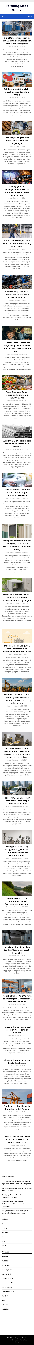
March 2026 (6, 1265)
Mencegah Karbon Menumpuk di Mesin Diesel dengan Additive (17, 1030)
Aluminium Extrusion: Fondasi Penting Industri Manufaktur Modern (17, 443)
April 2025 (5, 1309)
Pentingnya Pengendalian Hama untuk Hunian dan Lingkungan (17, 140)
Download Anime (8, 1315)
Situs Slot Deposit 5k (9, 1320)
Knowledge (6, 1237)
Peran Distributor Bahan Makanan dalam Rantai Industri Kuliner (17, 395)
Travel (4, 1246)
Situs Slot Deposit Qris (9, 1322)
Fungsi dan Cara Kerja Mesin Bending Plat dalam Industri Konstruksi (17, 950)
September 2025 (8, 1292)
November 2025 (7, 1283)
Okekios (4, 1329)
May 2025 (5, 1305)
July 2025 (5, 1296)
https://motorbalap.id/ (10, 1327)
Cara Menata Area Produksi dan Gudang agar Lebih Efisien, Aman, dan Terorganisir (17, 41)
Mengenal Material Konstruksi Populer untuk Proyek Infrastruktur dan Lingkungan (17, 597)
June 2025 (5, 1300)
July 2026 (5, 1257)
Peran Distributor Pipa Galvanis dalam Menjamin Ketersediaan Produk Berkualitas (17, 999)
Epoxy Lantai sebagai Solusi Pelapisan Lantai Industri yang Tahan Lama (17, 243)
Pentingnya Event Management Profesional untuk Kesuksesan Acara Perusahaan (14, 1203)
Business (5, 1224)
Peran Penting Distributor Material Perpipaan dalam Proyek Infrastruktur (17, 294)
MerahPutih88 (7, 1318)
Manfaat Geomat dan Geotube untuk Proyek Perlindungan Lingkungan (17, 901)
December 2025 (7, 1278)
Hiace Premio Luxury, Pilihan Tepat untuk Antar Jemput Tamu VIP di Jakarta (17, 801)
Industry (5, 1233)
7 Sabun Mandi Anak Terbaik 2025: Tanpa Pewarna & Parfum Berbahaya (17, 1139)
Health (4, 1228)
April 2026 (5, 1261)
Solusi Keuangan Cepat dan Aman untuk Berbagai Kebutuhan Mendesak (17, 492)
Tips (3, 1241)
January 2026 (6, 1274)
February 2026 (7, 1270)
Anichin (4, 1325)
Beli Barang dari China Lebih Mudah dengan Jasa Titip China (17, 92)
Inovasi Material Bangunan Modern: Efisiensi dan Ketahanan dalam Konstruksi (17, 648)
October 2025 (7, 1287)
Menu (30, 16)
